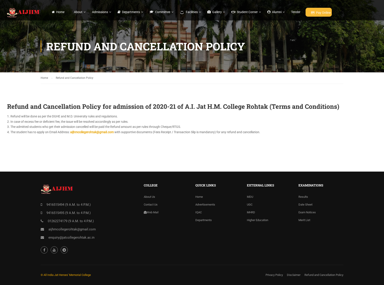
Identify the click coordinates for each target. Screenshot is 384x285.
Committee (162, 12)
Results (303, 196)
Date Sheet (305, 204)
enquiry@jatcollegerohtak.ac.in (71, 237)
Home (60, 12)
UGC (249, 204)
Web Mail (152, 212)
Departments (131, 12)
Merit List (304, 220)
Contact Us (151, 204)
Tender (295, 12)
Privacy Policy (274, 275)
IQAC (198, 212)
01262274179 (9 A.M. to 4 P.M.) (71, 221)
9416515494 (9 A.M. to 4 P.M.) (68, 205)
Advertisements (205, 204)
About (78, 12)
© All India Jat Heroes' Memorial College (66, 275)
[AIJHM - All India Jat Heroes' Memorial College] (24, 12)
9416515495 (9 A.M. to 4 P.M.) (68, 213)
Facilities (192, 12)
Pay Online (323, 12)
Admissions (100, 12)
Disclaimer (293, 275)
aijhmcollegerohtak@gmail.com (92, 132)
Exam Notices (307, 212)
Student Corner (247, 12)
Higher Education (257, 220)
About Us (149, 196)
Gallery (217, 12)
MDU (250, 196)
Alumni (277, 12)
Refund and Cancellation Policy (323, 275)
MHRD (251, 212)
